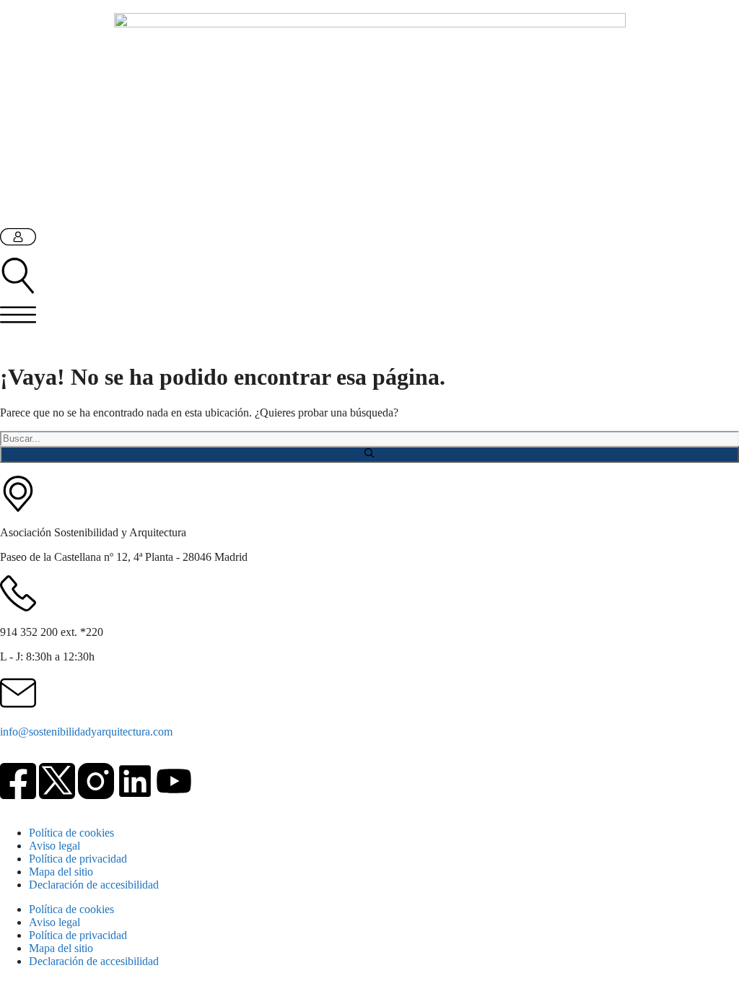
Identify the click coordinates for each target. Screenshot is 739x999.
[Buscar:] (369, 438)
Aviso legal (54, 845)
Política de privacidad (78, 858)
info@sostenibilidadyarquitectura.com (86, 731)
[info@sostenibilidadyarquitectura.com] (18, 693)
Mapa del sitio (61, 871)
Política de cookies (71, 832)
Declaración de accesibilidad (94, 884)
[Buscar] (369, 454)
